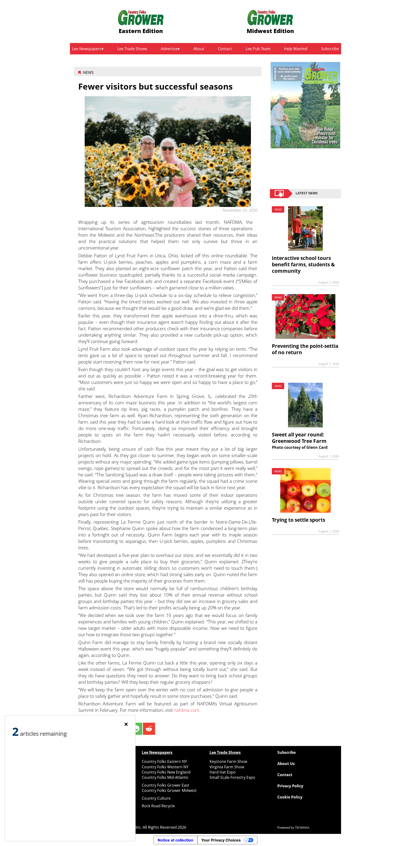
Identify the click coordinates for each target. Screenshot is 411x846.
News (88, 72)
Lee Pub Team (258, 48)
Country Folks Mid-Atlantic (165, 777)
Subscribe (330, 48)
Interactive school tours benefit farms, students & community (303, 264)
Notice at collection (175, 840)
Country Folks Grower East (165, 785)
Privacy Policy (290, 786)
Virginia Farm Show (227, 767)
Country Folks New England (166, 772)
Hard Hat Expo (223, 772)
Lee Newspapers (87, 48)
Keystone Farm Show (228, 761)
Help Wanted (295, 48)
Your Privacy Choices (221, 840)
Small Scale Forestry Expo (232, 777)
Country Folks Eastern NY (164, 761)
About (198, 48)
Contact (225, 48)
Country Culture (156, 798)
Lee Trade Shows (132, 48)
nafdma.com (186, 710)
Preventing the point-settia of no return (305, 349)
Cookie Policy (289, 797)
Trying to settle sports (298, 519)
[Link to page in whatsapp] (136, 729)
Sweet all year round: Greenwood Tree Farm (299, 437)
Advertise (169, 48)
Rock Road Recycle (158, 805)
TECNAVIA (302, 827)
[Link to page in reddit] (149, 729)
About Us (286, 763)
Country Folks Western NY (165, 767)
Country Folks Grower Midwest (169, 790)
